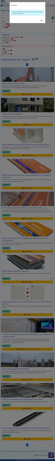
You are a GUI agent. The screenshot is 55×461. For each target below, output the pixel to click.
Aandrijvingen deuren (7, 39)
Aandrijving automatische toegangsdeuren (12, 37)
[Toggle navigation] (52, 6)
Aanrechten (5, 42)
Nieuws (4, 27)
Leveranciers (5, 25)
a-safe (4, 52)
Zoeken (14, 3)
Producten (5, 24)
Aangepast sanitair (7, 53)
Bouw (3, 13)
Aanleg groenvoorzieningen (8, 40)
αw (3, 48)
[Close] (53, 13)
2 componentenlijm (7, 50)
